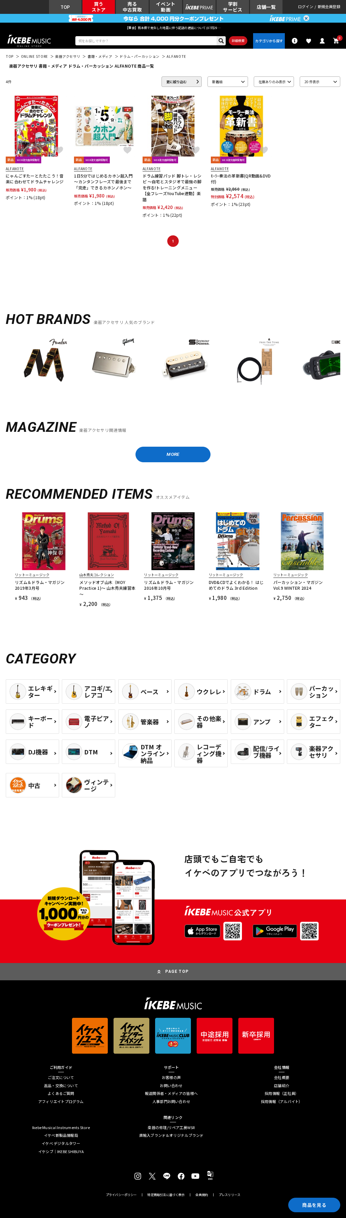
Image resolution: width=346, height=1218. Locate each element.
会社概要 (281, 1077)
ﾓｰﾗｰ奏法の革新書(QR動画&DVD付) (241, 178)
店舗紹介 (281, 1085)
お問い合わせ (171, 1085)
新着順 (217, 81)
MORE (173, 454)
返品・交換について (61, 1085)
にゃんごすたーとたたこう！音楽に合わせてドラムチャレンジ (35, 178)
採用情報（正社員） (282, 1093)
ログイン (305, 7)
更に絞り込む (176, 81)
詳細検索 (238, 40)
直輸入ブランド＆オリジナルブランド (171, 1135)
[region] (173, 364)
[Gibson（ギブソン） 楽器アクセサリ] (114, 362)
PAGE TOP (177, 971)
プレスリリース (229, 1194)
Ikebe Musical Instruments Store (61, 1127)
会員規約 (201, 1194)
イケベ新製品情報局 (61, 1135)
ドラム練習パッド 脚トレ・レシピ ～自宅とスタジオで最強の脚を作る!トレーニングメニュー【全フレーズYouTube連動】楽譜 (172, 187)
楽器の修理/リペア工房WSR (171, 1127)
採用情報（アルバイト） (281, 1101)
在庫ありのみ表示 (272, 81)
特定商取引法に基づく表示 (165, 1194)
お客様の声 (171, 1077)
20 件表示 (311, 81)
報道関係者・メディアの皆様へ (171, 1093)
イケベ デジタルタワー (61, 1143)
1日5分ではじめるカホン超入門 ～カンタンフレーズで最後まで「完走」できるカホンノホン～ (103, 181)
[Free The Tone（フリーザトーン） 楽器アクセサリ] (255, 362)
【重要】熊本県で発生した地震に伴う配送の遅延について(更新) (173, 27)
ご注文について (61, 1077)
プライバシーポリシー (121, 1194)
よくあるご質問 (61, 1093)
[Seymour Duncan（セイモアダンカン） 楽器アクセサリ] (185, 362)
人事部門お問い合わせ (171, 1101)
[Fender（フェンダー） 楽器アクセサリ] (44, 362)
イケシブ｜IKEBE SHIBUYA (61, 1151)
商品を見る (314, 1204)
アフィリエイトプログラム (61, 1101)
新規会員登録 (329, 7)
